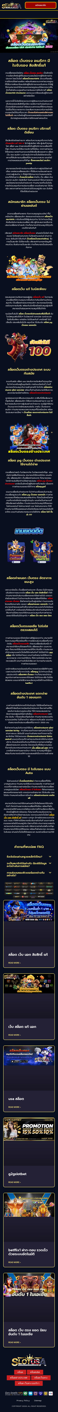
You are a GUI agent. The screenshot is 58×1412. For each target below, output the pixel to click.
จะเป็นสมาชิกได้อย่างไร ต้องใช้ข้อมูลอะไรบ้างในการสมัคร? (27, 865)
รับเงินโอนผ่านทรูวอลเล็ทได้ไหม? (24, 857)
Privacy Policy (23, 1400)
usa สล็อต (16, 1098)
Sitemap (38, 1400)
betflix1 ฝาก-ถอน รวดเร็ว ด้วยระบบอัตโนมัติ (28, 1252)
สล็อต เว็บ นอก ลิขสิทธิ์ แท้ (28, 954)
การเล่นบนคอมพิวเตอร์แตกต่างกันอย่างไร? (25, 874)
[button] (29, 14)
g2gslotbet (17, 1174)
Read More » (14, 963)
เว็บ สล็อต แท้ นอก (40, 747)
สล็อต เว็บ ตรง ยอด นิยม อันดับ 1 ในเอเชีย (27, 1332)
